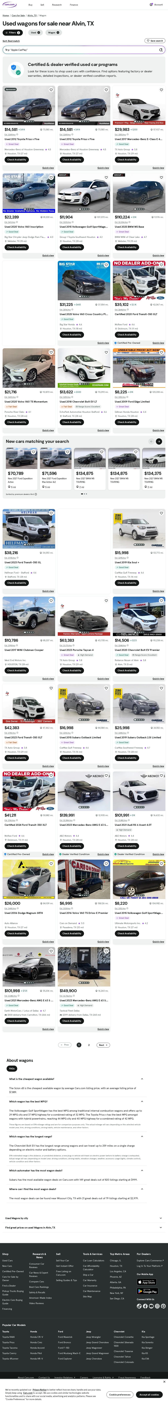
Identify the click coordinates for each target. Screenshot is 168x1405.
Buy (30, 4)
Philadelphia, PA (118, 1287)
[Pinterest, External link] (163, 1306)
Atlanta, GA (115, 1282)
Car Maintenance (91, 1291)
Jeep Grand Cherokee (97, 1342)
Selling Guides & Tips (66, 1280)
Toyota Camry (9, 1353)
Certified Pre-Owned (13, 1271)
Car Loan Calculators (93, 1260)
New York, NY (116, 1293)
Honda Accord (37, 1347)
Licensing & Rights (102, 1377)
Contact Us (44, 1377)
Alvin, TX (32, 15)
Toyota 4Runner (10, 1358)
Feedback (145, 1377)
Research (57, 4)
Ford (60, 1331)
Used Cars (7, 1260)
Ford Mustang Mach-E (69, 1353)
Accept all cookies (149, 1394)
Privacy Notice (39, 1389)
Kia (143, 1331)
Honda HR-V (36, 1358)
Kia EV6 (145, 1358)
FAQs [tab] (12, 1068)
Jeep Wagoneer (94, 1347)
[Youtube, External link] (151, 1306)
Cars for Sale (18, 15)
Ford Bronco (64, 1342)
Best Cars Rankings (39, 1287)
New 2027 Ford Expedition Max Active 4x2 (54, 480)
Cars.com (27, 1393)
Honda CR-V (36, 1336)
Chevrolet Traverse (123, 1351)
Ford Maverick (65, 1336)
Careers (84, 1377)
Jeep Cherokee (94, 1358)
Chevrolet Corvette (124, 1336)
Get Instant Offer (65, 1265)
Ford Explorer (65, 1358)
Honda (33, 1331)
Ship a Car (88, 1274)
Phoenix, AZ (116, 1276)
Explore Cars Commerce (149, 1260)
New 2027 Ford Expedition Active (20, 480)
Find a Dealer (9, 1285)
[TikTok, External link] (139, 1306)
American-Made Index (40, 1297)
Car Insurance (90, 1285)
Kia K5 (145, 1353)
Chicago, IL (115, 1260)
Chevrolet (119, 1331)
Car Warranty (89, 1280)
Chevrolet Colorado (124, 1362)
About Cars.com (26, 1377)
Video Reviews (36, 1303)
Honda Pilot (36, 1353)
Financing (7, 1308)
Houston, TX (116, 1265)
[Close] (164, 1381)
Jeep (88, 1331)
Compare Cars (36, 1281)
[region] (84, 1391)
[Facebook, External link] (145, 1306)
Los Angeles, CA (118, 1271)
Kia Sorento (147, 1342)
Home (6, 15)
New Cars (7, 1265)
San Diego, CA (117, 1298)
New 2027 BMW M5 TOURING (85, 480)
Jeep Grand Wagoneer (97, 1353)
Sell (42, 4)
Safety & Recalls (37, 1292)
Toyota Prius (8, 1342)
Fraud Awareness (127, 1377)
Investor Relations (63, 1377)
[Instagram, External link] (157, 1306)
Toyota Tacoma (9, 1347)
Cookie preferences (120, 1394)
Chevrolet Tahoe (122, 1356)
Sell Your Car (62, 1260)
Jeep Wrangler (93, 1336)
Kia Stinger (147, 1347)
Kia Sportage (148, 1336)
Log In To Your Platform (148, 1265)
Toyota (5, 1331)
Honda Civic (36, 1342)
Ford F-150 (63, 1347)
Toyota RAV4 (8, 1336)
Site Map (87, 1296)
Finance (74, 4)
